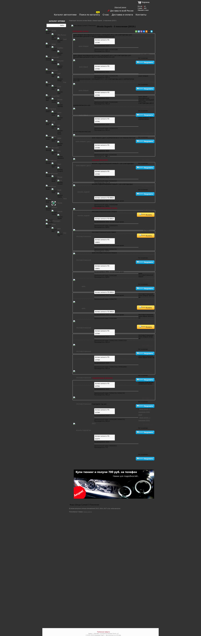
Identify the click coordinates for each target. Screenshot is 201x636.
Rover (54, 186)
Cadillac (60, 48)
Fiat (64, 82)
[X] (149, 31)
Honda (59, 99)
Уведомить (148, 62)
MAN (59, 138)
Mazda (48, 148)
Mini (58, 151)
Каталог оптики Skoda (84, 20)
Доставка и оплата (122, 14)
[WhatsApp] (136, 31)
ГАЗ (64, 233)
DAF (59, 74)
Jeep (53, 122)
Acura (54, 31)
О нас (106, 14)
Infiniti (54, 109)
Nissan (54, 161)
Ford (59, 87)
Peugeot (49, 173)
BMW (54, 44)
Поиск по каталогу (89, 14)
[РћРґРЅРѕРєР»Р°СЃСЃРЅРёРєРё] (146, 31)
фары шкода (88, 512)
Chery (48, 57)
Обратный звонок (120, 7)
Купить (148, 214)
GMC (48, 96)
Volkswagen (56, 221)
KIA (58, 125)
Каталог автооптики (65, 14)
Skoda (59, 203)
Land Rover (50, 136)
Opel (59, 164)
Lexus (54, 136)
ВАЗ (58, 229)
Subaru (54, 207)
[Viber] (141, 31)
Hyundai (49, 109)
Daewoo (55, 70)
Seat (65, 199)
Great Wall (55, 96)
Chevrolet (55, 57)
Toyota (48, 221)
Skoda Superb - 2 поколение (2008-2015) (144, 412)
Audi (65, 39)
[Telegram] (139, 31)
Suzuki (59, 211)
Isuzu (59, 112)
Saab (59, 190)
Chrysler (60, 61)
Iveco (48, 122)
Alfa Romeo (61, 35)
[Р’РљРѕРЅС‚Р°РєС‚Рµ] (144, 31)
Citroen (48, 70)
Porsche (55, 173)
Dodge (48, 83)
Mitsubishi (49, 161)
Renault (49, 186)
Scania (48, 199)
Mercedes (55, 148)
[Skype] (152, 31)
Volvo (54, 224)
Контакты (141, 14)
